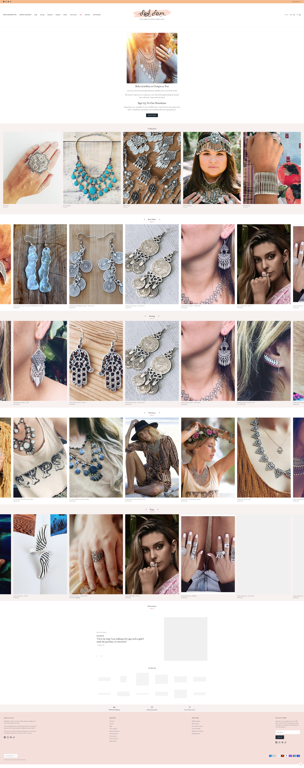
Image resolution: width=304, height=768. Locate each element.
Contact (111, 724)
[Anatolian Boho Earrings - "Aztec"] (40, 361)
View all (152, 221)
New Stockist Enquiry (197, 726)
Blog (111, 726)
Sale (81, 15)
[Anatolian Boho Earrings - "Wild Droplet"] (208, 264)
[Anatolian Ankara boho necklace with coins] (152, 458)
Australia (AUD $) (295, 1)
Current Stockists (196, 729)
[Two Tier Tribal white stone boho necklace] (40, 458)
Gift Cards (87, 15)
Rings (35, 15)
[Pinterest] (8, 1)
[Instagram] (6, 1)
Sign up (280, 737)
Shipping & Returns (115, 731)
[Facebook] (3, 1)
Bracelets (58, 15)
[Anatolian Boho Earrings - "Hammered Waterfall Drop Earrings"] (40, 264)
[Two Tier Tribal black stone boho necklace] (96, 458)
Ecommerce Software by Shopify (18, 759)
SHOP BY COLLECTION (25, 15)
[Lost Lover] (152, 15)
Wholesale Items (196, 734)
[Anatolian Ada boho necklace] (264, 458)
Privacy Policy (113, 736)
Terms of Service (114, 738)
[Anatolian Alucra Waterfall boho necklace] (208, 458)
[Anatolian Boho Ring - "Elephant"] (208, 554)
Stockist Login (195, 724)
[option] (152, 639)
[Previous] (97, 656)
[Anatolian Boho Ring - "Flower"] (264, 264)
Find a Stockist (113, 729)
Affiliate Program (196, 721)
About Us (112, 721)
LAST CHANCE (97, 15)
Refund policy (113, 741)
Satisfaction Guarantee (197, 731)
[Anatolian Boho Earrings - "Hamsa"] (96, 361)
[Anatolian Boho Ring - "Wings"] (40, 554)
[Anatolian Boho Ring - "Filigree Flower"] (96, 554)
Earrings (42, 15)
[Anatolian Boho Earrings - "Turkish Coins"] (152, 264)
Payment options (114, 734)
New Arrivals (73, 15)
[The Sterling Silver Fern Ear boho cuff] (264, 361)
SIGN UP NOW (152, 115)
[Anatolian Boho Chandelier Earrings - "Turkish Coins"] (96, 264)
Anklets (65, 15)
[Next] (101, 656)
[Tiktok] (10, 1)
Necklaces (50, 15)
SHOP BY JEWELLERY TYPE (9, 15)
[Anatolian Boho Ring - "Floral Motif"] (264, 554)
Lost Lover (10, 759)
